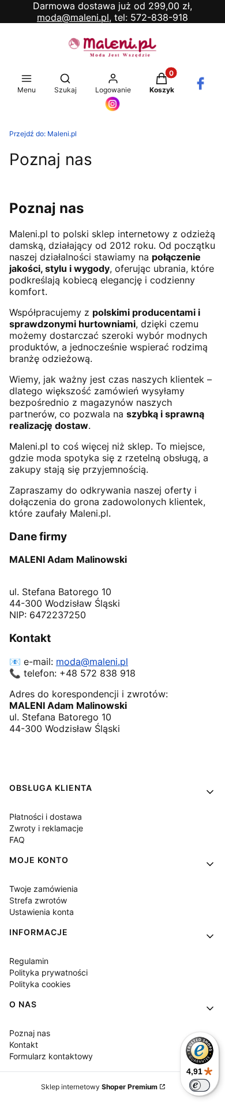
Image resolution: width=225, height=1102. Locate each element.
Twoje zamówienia (43, 889)
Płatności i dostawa (45, 816)
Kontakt (23, 1044)
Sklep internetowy (99, 1086)
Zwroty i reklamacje (46, 828)
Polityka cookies (39, 984)
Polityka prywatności (48, 972)
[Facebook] (200, 88)
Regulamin (28, 961)
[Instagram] (112, 108)
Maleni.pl (43, 133)
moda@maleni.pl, (74, 17)
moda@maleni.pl (92, 661)
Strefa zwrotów (38, 900)
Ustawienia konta (41, 912)
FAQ (17, 840)
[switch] (199, 1085)
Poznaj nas (29, 1033)
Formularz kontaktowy (51, 1056)
